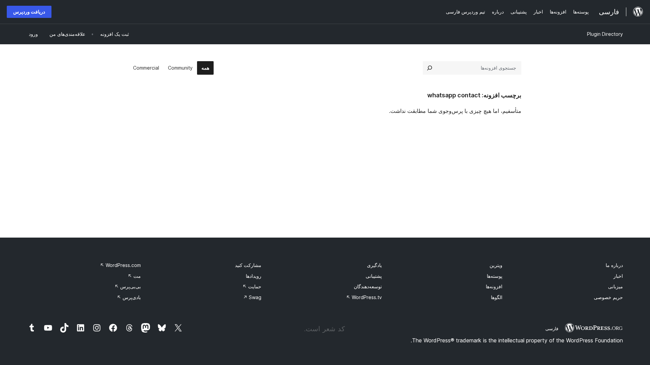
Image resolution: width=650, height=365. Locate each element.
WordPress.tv (364, 297)
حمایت (251, 286)
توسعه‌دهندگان (368, 286)
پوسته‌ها (494, 276)
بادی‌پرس (129, 297)
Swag (252, 297)
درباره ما (614, 265)
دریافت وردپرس (29, 12)
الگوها (496, 297)
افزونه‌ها (494, 286)
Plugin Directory (605, 34)
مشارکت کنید (248, 265)
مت (134, 276)
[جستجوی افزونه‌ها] (429, 68)
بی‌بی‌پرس (127, 286)
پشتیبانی (374, 276)
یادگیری (374, 265)
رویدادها (253, 276)
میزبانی (615, 286)
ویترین (496, 265)
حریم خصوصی (608, 297)
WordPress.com (120, 265)
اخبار (618, 276)
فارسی (551, 328)
